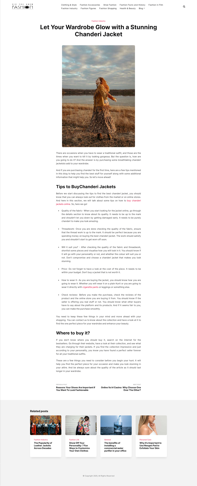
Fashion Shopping (108, 8)
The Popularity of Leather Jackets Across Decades (43, 446)
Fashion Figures (88, 8)
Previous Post (75, 387)
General (107, 440)
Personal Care (145, 440)
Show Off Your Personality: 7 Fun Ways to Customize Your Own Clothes (79, 447)
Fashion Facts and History (132, 5)
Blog (141, 8)
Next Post (121, 387)
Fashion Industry (69, 8)
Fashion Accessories (90, 5)
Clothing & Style (69, 5)
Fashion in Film (156, 5)
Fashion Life (74, 440)
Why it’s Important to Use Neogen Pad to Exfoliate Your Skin (151, 446)
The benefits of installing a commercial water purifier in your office (115, 447)
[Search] (184, 6)
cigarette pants (90, 287)
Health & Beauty (128, 8)
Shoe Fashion (110, 5)
